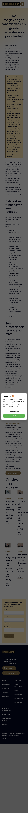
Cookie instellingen (14, 411)
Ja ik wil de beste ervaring (14, 416)
